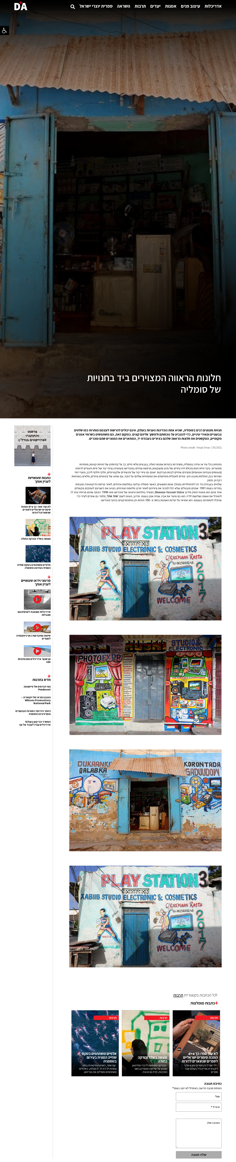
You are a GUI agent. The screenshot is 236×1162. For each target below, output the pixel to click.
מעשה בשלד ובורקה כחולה (36, 539)
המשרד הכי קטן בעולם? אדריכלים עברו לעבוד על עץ (35, 723)
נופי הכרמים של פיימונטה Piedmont (37, 688)
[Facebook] (149, 455)
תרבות (140, 6)
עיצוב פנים (190, 6)
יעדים (155, 6)
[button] (4, 30)
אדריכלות (213, 6)
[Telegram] (141, 455)
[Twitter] (134, 455)
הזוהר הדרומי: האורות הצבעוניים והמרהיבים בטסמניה (33, 712)
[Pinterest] (164, 455)
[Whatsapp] (156, 455)
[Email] (126, 455)
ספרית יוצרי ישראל (96, 6)
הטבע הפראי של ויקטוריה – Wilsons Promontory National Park (36, 700)
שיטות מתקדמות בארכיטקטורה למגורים (33, 637)
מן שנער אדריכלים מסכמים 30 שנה (34, 660)
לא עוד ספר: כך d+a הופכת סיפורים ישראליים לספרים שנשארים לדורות (36, 509)
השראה (123, 6)
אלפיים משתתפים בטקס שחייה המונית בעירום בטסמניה (34, 566)
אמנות (170, 6)
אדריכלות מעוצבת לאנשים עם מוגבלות (34, 613)
